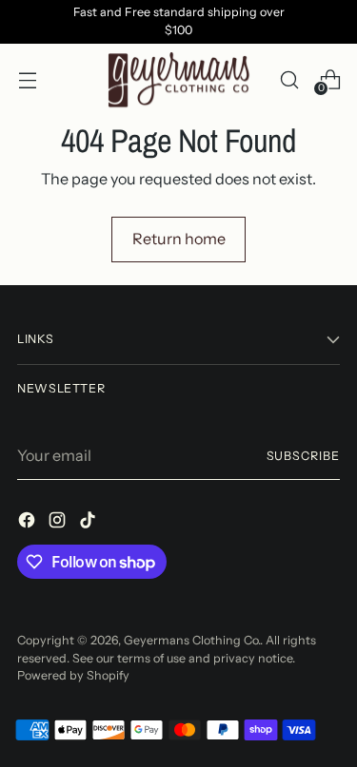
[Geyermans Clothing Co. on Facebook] (28, 522)
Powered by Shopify (73, 675)
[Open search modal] (288, 79)
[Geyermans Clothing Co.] (179, 80)
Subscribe (303, 456)
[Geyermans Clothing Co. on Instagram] (59, 522)
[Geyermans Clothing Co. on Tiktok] (89, 522)
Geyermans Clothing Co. (192, 640)
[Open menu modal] (27, 79)
